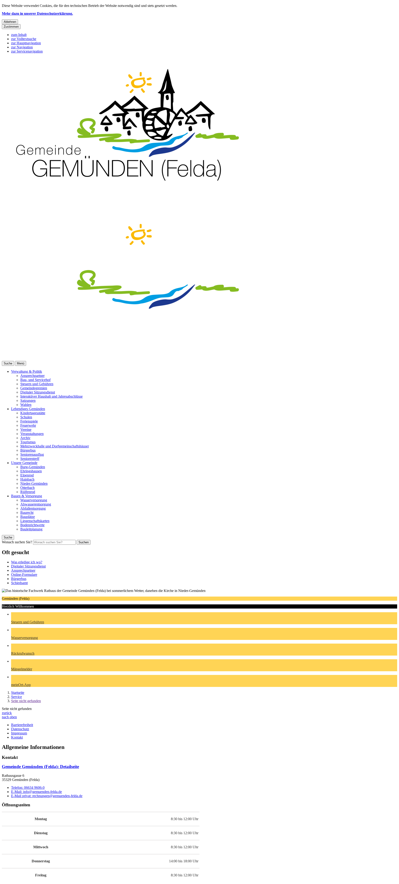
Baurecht (26, 512)
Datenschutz (20, 729)
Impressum (19, 733)
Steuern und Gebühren (36, 384)
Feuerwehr (28, 425)
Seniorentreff (29, 459)
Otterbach (27, 488)
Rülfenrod (27, 492)
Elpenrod (27, 475)
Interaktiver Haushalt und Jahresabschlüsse (51, 396)
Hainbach (27, 479)
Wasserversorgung (33, 500)
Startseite (17, 693)
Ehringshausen (31, 471)
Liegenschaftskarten (34, 521)
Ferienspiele (29, 421)
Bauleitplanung (31, 529)
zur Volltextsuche (23, 39)
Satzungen (28, 400)
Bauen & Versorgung (26, 496)
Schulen (26, 417)
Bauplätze (27, 517)
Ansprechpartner (32, 376)
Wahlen (25, 405)
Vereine (25, 430)
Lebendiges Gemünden (28, 409)
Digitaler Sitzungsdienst (37, 392)
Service (16, 697)
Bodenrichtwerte (32, 525)
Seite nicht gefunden (26, 701)
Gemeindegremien (33, 388)
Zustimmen (11, 26)
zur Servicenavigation (27, 51)
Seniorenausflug (32, 454)
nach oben (9, 717)
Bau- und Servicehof (35, 380)
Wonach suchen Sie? (17, 542)
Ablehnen (10, 22)
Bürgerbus (28, 450)
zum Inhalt (19, 35)
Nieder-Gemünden (34, 483)
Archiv (25, 438)
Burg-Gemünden (32, 467)
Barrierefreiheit (22, 725)
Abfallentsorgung (33, 508)
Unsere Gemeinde (24, 463)
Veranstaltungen (32, 434)
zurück (7, 713)
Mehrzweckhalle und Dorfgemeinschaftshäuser (54, 446)
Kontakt (17, 737)
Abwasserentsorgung (35, 504)
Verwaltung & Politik (26, 371)
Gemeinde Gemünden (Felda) (40, 766)
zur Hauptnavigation (26, 43)
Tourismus (28, 442)
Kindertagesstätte (32, 413)
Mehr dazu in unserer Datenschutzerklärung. (37, 13)
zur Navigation (22, 47)
